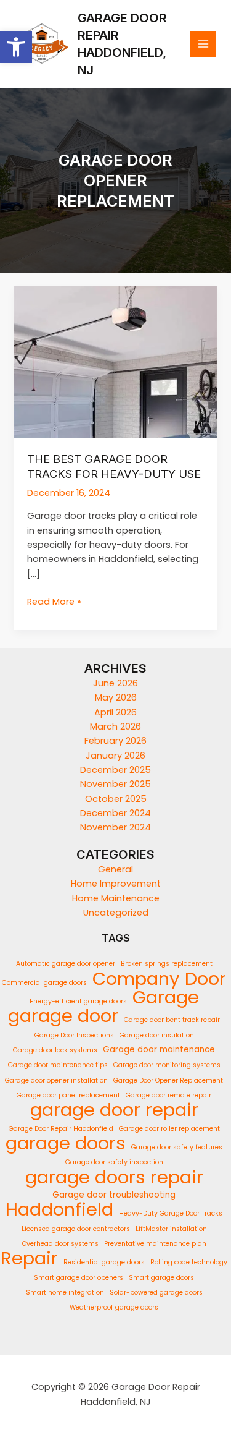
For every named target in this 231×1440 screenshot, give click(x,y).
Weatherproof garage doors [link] (114, 1307)
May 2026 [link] (116, 697)
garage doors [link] (66, 1143)
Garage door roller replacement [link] (169, 1128)
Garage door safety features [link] (176, 1147)
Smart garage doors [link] (161, 1277)
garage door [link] (63, 1015)
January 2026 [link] (115, 755)
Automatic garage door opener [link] (65, 963)
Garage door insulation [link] (157, 1035)
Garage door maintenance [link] (159, 1049)
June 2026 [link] (115, 683)
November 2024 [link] (115, 827)
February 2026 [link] (115, 741)
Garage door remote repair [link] (168, 1095)
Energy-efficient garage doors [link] (78, 1001)
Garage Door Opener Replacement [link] (168, 1080)
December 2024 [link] (115, 813)
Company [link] (135, 978)
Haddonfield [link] (59, 1209)
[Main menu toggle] (203, 44)
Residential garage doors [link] (104, 1262)
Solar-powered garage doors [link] (156, 1292)
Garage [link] (165, 997)
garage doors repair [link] (114, 1177)
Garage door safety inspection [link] (114, 1162)
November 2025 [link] (115, 784)
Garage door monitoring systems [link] (167, 1065)
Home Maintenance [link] (116, 898)
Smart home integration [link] (65, 1292)
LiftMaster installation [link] (171, 1228)
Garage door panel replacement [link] (68, 1095)
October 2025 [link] (116, 799)
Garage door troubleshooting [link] (114, 1195)
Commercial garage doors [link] (44, 982)
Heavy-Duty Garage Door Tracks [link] (170, 1213)
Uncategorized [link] (115, 912)
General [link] (115, 869)
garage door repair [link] (114, 1109)
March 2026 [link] (115, 726)
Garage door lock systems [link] (55, 1050)
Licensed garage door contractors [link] (76, 1228)
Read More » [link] (54, 602)
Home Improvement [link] (116, 883)
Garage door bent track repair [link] (172, 1020)
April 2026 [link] (115, 712)
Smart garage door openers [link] (78, 1277)
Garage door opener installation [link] (56, 1080)
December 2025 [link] (115, 770)
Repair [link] (29, 1258)
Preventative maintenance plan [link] (155, 1243)
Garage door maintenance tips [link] (58, 1065)
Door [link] (205, 978)
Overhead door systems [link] (60, 1243)
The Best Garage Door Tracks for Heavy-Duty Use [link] (114, 466)
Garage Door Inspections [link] (74, 1035)
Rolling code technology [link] (188, 1262)
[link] (16, 47)
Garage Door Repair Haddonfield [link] (61, 1128)
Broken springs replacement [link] (167, 963)
